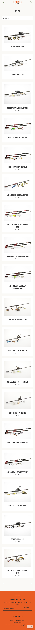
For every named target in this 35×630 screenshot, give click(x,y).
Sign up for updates (17, 599)
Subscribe (27, 607)
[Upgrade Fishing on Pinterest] (19, 616)
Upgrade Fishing (21, 620)
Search (17, 595)
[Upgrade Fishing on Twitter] (16, 616)
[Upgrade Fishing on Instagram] (21, 616)
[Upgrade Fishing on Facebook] (13, 616)
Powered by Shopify (18, 622)
